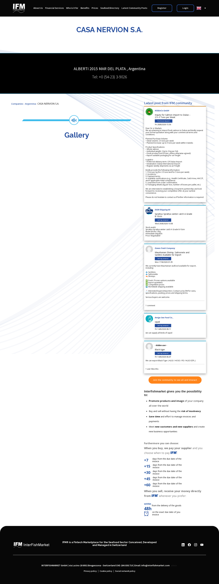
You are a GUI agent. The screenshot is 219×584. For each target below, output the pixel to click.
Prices (95, 8)
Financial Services (54, 8)
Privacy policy (90, 571)
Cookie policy (106, 571)
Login (185, 8)
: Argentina (30, 103)
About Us (38, 8)
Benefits (85, 8)
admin (174, 565)
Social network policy (125, 571)
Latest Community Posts (134, 8)
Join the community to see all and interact (175, 380)
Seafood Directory (109, 8)
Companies (17, 103)
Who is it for (72, 8)
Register (161, 8)
